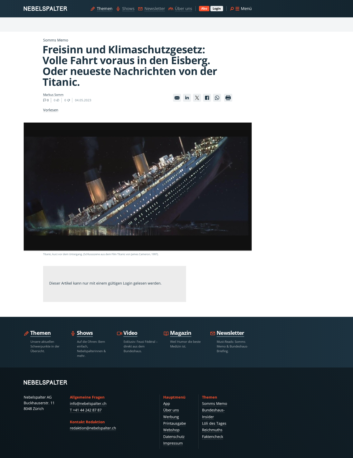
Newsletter (154, 8)
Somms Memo (214, 403)
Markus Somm (53, 95)
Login (217, 8)
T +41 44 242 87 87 (86, 410)
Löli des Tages (214, 423)
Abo (204, 8)
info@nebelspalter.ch (88, 403)
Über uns (183, 8)
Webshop (171, 429)
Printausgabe (174, 423)
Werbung (171, 416)
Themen (104, 8)
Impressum (173, 443)
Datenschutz (173, 436)
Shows (128, 8)
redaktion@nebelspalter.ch (93, 428)
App (166, 403)
